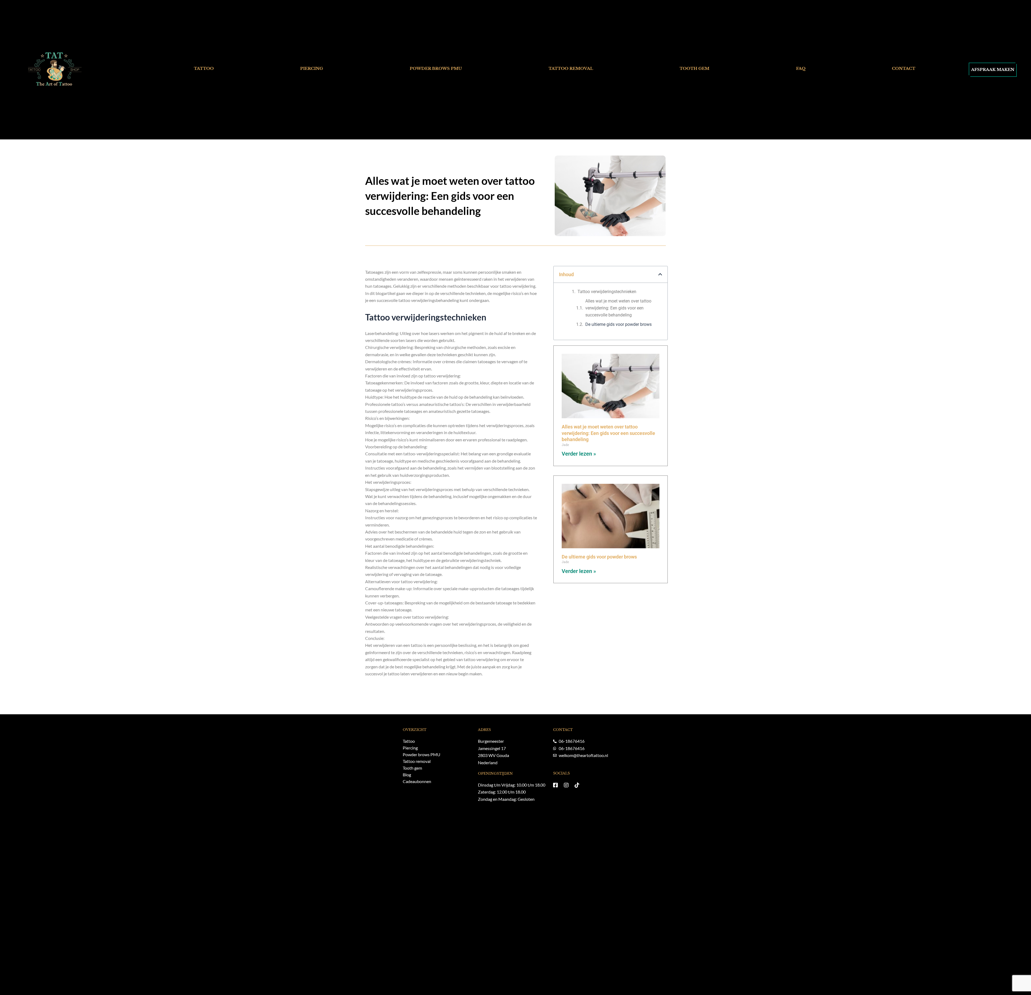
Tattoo (204, 68)
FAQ (800, 68)
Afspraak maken (992, 69)
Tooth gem (694, 68)
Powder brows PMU (436, 68)
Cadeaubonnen (417, 781)
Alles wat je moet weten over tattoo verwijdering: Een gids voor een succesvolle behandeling (618, 308)
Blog (407, 774)
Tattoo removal (571, 68)
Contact (903, 68)
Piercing (311, 68)
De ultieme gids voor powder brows (618, 324)
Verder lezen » (579, 453)
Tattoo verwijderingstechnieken (607, 291)
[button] (660, 274)
